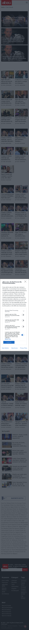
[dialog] (14, 315)
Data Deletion (5, 348)
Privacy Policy (23, 348)
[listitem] (14, 311)
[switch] (23, 315)
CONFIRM (9, 342)
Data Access (14, 348)
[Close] (25, 282)
